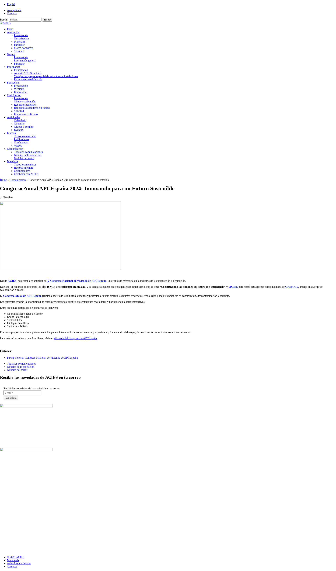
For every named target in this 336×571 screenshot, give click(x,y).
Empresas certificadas (26, 114)
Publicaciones (21, 139)
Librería (11, 132)
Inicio (10, 28)
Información (13, 66)
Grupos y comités (23, 126)
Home (3, 179)
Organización (21, 38)
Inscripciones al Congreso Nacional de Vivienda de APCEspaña (42, 357)
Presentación (21, 35)
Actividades (13, 117)
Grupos (11, 54)
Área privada (14, 10)
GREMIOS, (292, 286)
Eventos (18, 129)
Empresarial (20, 92)
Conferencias (21, 142)
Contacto (12, 13)
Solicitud (19, 110)
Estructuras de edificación (28, 79)
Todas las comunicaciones (28, 151)
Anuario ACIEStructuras (27, 73)
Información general (25, 60)
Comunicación (15, 148)
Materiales (19, 41)
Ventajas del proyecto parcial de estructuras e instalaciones (46, 76)
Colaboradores (22, 170)
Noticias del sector (24, 158)
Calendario (20, 120)
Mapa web (13, 560)
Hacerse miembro (23, 167)
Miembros (12, 161)
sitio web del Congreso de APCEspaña (75, 338)
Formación (13, 82)
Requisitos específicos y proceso (32, 107)
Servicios (19, 51)
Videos (18, 145)
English (11, 4)
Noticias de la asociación (27, 155)
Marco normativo (23, 47)
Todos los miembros (25, 164)
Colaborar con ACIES (26, 173)
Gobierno (19, 123)
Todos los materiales (25, 136)
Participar (19, 44)
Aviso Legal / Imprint (19, 563)
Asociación (13, 32)
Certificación (14, 95)
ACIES (12, 280)
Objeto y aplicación (25, 101)
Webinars (19, 88)
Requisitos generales (25, 104)
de (76, 280)
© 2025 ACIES (15, 557)
